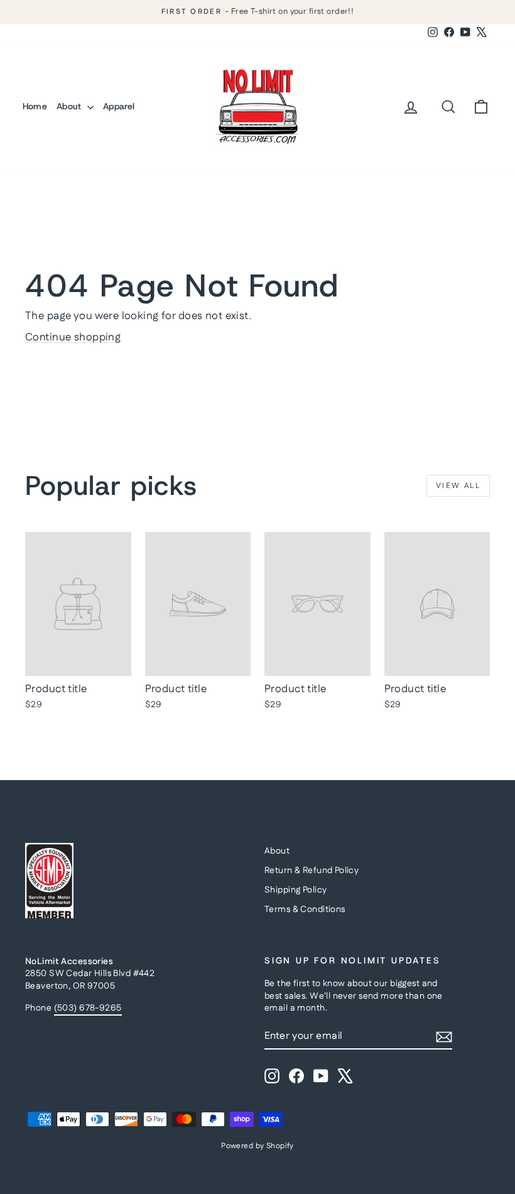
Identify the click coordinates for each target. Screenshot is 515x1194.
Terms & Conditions (304, 909)
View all (458, 485)
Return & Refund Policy (311, 870)
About (70, 106)
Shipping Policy (295, 890)
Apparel (118, 106)
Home (35, 106)
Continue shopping (73, 337)
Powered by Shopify (257, 1146)
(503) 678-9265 (88, 1008)
